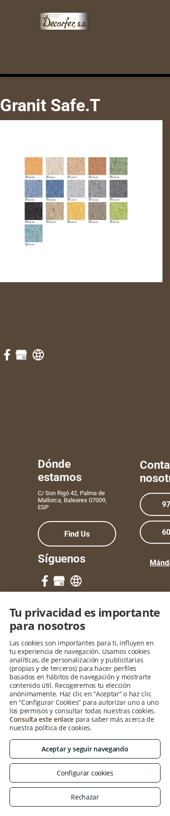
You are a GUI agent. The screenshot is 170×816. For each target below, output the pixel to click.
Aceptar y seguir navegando (85, 748)
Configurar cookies (85, 772)
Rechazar (85, 796)
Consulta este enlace (41, 719)
